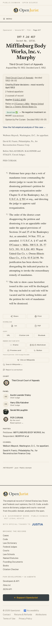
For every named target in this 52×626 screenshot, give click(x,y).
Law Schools (9, 554)
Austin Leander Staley (20, 395)
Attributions (41, 614)
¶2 (7, 214)
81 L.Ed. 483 (28, 249)
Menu (9, 19)
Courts (6, 550)
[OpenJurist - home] (26, 10)
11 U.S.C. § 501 (19, 100)
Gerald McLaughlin (19, 410)
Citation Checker (11, 569)
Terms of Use (9, 618)
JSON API (7, 589)
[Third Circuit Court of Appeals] (6, 419)
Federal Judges (10, 547)
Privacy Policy (25, 618)
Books (6, 565)
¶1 (7, 173)
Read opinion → (16, 423)
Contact (7, 614)
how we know (18, 116)
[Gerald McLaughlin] (6, 412)
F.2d (28, 30)
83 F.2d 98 (33, 257)
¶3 (7, 281)
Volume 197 (19, 30)
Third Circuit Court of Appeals (26, 64)
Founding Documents (13, 562)
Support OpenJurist (26, 597)
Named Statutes (10, 558)
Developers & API (11, 581)
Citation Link (24, 335)
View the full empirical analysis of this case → (24, 127)
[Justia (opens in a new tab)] (37, 524)
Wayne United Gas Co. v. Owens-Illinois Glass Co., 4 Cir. (26, 253)
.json (16, 468)
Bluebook (41, 335)
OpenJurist (7, 30)
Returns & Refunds (23, 614)
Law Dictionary (10, 543)
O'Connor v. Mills (21, 104)
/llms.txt (7, 585)
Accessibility (31, 610)
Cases (6, 535)
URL (8, 335)
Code (5, 539)
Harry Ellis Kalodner (19, 402)
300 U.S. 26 (36, 244)
